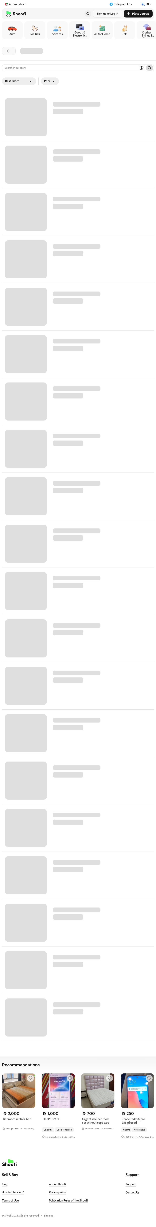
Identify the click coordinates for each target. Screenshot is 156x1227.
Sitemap (48, 1215)
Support (131, 1184)
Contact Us (132, 1192)
